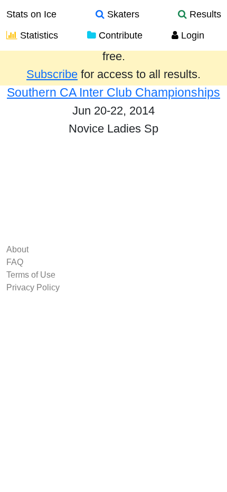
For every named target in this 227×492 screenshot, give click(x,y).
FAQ (14, 262)
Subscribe (52, 74)
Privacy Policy (33, 287)
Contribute (119, 35)
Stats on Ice (31, 14)
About (17, 249)
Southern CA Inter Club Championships (113, 92)
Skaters (122, 14)
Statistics (37, 35)
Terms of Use (30, 274)
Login (191, 35)
